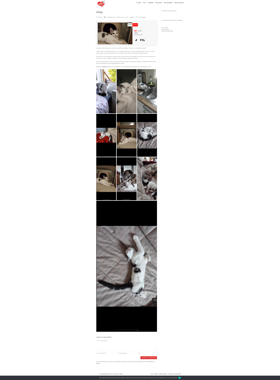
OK (179, 377)
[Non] (278, 378)
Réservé (132, 17)
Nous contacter (164, 27)
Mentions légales (165, 29)
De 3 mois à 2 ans (123, 17)
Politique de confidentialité (167, 31)
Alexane (100, 17)
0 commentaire (142, 17)
